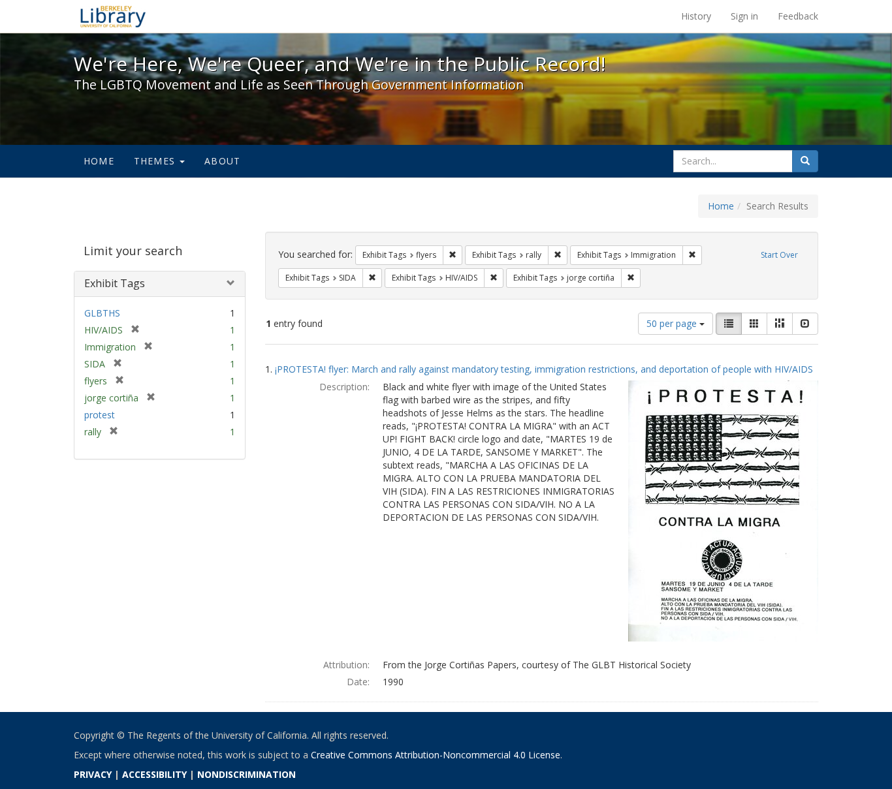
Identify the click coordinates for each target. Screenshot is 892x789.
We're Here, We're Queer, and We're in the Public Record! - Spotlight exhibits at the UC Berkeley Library (113, 16)
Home (99, 161)
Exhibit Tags (114, 283)
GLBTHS (102, 313)
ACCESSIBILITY (154, 774)
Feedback (798, 16)
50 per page (672, 323)
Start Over (779, 254)
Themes (156, 161)
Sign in (744, 16)
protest (99, 415)
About (222, 161)
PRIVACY (93, 774)
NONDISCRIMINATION (246, 774)
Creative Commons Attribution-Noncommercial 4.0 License (435, 755)
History (696, 16)
